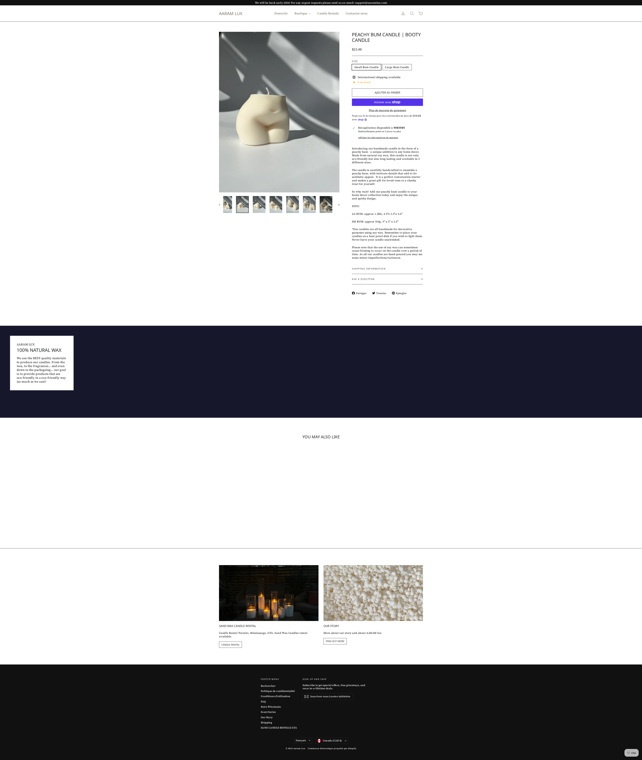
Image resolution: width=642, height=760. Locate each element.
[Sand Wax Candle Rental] (268, 593)
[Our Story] (373, 593)
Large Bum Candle (397, 67)
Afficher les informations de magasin (378, 137)
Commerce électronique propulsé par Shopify (332, 748)
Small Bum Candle (366, 67)
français (301, 740)
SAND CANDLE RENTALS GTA (279, 727)
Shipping (266, 722)
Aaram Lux (230, 13)
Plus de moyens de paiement (387, 110)
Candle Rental (230, 644)
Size (355, 61)
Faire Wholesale (271, 706)
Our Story (267, 717)
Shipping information (369, 268)
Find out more (335, 641)
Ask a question (363, 279)
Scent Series (268, 712)
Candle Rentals (328, 13)
